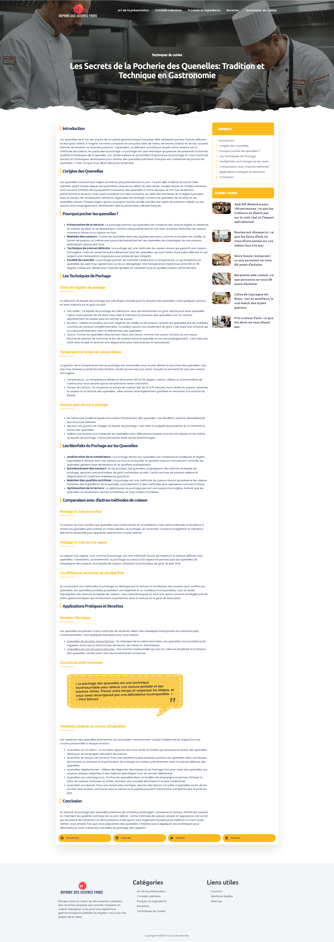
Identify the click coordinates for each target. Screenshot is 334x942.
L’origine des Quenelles (234, 146)
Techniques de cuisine (261, 10)
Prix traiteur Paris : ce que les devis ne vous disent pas (253, 322)
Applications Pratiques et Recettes (242, 172)
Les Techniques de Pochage (238, 156)
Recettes (232, 10)
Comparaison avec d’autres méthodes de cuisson (244, 166)
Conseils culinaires (168, 10)
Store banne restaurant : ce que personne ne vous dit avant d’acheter (253, 260)
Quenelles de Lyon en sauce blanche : (91, 649)
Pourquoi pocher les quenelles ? (239, 151)
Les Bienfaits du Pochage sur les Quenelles (245, 161)
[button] (84, 838)
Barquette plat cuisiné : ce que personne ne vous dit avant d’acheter (254, 279)
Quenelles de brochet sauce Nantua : (91, 641)
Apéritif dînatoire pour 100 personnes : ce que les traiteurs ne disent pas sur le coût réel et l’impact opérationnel (254, 213)
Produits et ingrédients (204, 10)
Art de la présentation (133, 10)
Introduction (226, 140)
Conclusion (226, 177)
